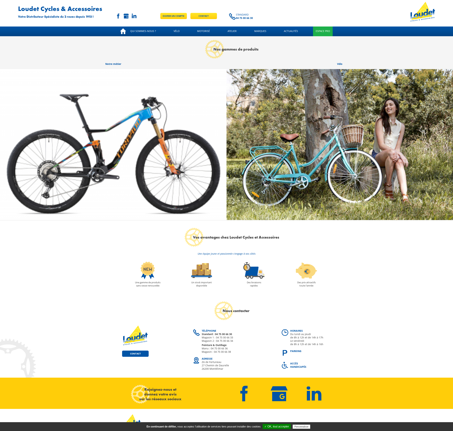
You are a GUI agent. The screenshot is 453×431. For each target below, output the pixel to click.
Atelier (232, 31)
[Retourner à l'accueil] (423, 20)
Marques (260, 31)
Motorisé (203, 31)
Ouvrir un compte (173, 16)
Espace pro (323, 31)
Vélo (177, 31)
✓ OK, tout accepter (276, 426)
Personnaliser (301, 426)
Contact (204, 16)
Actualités (291, 31)
